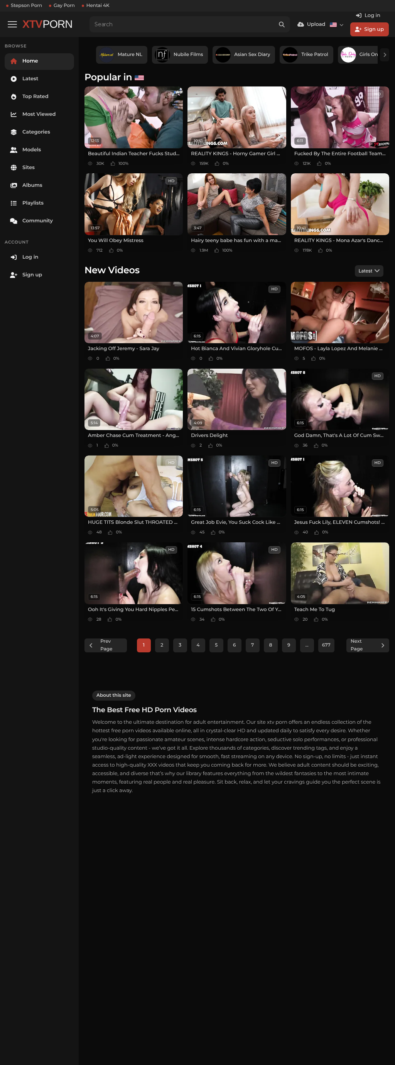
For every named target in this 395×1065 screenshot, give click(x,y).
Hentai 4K (98, 5)
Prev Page (106, 645)
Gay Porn (64, 5)
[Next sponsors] (384, 54)
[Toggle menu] (12, 24)
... (307, 645)
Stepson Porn (26, 5)
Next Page (357, 645)
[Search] (282, 24)
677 (326, 645)
